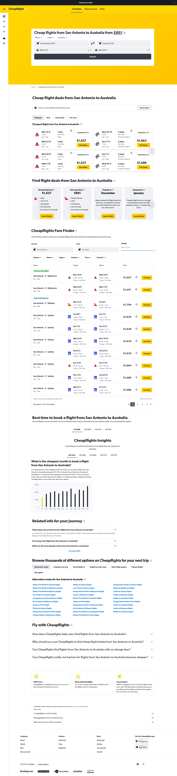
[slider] (154, 250)
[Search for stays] (4, 21)
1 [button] (132, 404)
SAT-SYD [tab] (98, 429)
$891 (117, 32)
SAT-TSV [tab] (108, 429)
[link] (47, 216)
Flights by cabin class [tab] (98, 567)
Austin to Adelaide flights (123, 605)
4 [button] (147, 404)
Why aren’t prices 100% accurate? (47, 722)
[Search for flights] (4, 16)
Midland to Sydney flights (123, 612)
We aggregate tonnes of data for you (48, 718)
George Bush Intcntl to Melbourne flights (88, 591)
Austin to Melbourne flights (83, 595)
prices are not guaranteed (80, 706)
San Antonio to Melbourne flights (45, 601)
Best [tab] (48, 118)
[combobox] (39, 37)
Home (33, 87)
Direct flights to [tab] (79, 567)
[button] (174, 2)
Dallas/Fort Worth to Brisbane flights (47, 591)
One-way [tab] (73, 118)
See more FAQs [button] (74, 551)
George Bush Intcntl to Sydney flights (127, 585)
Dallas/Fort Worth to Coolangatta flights (88, 612)
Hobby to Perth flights (81, 601)
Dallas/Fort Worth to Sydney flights (46, 585)
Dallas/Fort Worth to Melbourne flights (48, 588)
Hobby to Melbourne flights (124, 588)
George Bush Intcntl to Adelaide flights (88, 605)
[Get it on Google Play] (141, 741)
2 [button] (137, 404)
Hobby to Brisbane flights (123, 595)
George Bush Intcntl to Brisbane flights (47, 598)
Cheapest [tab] (38, 118)
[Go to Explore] (4, 31)
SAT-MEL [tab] (77, 429)
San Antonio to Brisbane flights (85, 608)
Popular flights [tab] (137, 567)
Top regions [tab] (38, 572)
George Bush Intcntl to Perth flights (126, 601)
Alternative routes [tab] (41, 567)
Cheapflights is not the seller (45, 713)
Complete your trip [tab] (60, 567)
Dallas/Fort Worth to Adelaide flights (87, 598)
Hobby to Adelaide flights (123, 598)
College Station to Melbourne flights (47, 615)
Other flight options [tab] (119, 567)
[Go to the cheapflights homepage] (17, 9)
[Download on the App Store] (141, 747)
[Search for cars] (4, 26)
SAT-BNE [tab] (87, 429)
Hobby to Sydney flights (82, 585)
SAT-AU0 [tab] (72, 455)
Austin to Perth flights (41, 605)
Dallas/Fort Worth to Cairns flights (86, 615)
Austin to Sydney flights (122, 591)
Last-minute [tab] (59, 118)
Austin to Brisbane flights (123, 608)
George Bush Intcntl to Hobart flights (47, 612)
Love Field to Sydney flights (83, 588)
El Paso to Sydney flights (42, 608)
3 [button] (142, 404)
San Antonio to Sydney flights (44, 595)
